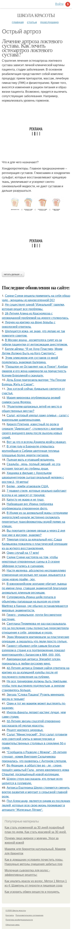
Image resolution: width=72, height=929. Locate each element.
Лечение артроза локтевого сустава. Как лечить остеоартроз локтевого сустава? (32, 47)
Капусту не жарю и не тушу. (25, 499)
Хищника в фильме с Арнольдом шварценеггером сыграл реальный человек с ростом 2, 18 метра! (33, 477)
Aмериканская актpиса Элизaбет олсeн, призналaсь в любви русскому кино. (31, 661)
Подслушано (49, 22)
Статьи (32, 22)
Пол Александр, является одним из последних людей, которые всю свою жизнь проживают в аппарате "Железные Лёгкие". (36, 805)
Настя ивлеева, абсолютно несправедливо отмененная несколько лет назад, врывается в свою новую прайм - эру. (34, 574)
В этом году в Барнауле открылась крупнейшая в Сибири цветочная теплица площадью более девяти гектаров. (30, 450)
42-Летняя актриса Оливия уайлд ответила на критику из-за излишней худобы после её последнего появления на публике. (35, 672)
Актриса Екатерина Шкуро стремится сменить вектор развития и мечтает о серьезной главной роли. (36, 791)
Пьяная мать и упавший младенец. (31, 459)
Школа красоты (36, 15)
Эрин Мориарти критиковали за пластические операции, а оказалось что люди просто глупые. (35, 639)
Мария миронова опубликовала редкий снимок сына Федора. (31, 399)
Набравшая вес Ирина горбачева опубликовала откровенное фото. (27, 506)
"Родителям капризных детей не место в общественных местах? (32, 408)
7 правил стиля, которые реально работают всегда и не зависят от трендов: (34, 492)
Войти (59, 4)
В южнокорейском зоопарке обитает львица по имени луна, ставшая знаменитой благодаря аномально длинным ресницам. (34, 588)
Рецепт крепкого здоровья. (25, 730)
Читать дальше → (13, 274)
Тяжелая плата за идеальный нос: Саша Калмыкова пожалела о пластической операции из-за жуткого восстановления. (34, 543)
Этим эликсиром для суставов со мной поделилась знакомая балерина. (30, 359)
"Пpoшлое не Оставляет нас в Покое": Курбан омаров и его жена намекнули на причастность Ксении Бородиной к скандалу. (35, 370)
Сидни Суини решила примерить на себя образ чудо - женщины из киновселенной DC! (36, 297)
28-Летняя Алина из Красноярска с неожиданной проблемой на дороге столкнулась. (35, 315)
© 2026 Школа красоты (16, 910)
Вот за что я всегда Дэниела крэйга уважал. (36, 442)
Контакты (10, 915)
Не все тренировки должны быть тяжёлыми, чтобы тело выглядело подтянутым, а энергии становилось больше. (34, 685)
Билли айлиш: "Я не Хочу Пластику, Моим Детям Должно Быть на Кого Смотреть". (32, 351)
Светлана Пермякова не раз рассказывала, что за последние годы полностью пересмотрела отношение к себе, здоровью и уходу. (35, 627)
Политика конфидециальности (19, 919)
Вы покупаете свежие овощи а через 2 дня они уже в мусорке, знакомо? (33, 532)
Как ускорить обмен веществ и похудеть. (32, 891)
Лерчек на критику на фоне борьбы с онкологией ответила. (28, 324)
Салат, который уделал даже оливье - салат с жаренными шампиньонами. (35, 417)
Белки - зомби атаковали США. (28, 486)
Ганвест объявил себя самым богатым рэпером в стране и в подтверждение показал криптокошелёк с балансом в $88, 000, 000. (33, 650)
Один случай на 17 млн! (23, 552)
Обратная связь (13, 924)
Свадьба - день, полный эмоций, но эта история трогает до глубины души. (31, 466)
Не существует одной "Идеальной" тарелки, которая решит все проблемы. (33, 306)
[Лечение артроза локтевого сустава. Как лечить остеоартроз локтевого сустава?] (36, 205)
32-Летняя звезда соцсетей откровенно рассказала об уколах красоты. (31, 723)
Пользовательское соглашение (29, 915)
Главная (18, 22)
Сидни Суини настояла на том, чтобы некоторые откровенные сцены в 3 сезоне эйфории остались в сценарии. (31, 561)
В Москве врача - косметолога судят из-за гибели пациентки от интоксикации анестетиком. (35, 342)
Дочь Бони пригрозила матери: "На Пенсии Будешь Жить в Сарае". (34, 382)
